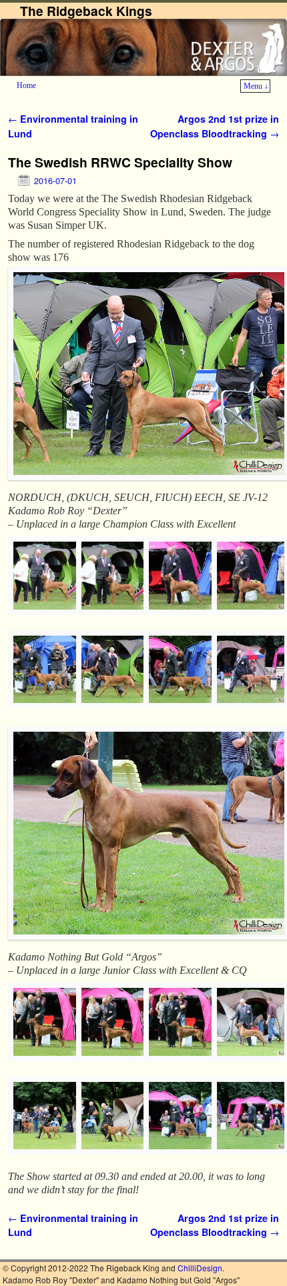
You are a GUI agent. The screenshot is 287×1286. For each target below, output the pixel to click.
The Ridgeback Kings (86, 10)
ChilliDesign (200, 1267)
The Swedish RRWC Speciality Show (120, 162)
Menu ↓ (256, 86)
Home (26, 85)
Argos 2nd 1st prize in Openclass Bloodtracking (214, 126)
